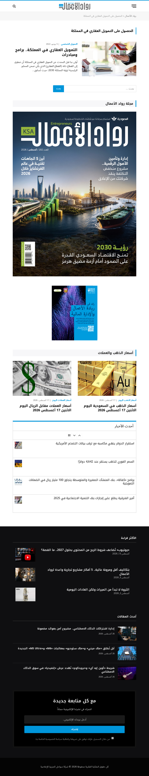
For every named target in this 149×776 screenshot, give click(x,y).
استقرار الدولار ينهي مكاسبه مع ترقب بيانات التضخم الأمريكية (95, 443)
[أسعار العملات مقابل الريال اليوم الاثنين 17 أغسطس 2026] (42, 378)
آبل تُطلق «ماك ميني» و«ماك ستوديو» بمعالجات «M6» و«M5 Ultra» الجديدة (66, 648)
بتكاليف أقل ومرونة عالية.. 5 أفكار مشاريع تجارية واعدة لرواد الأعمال (88, 572)
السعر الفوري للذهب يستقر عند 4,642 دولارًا (106, 461)
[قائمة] (134, 6)
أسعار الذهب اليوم (127, 400)
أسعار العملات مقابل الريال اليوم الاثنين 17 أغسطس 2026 (45, 408)
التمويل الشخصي (69, 44)
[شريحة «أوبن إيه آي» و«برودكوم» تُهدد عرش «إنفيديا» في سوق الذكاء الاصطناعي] (127, 673)
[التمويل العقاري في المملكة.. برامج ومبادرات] (109, 59)
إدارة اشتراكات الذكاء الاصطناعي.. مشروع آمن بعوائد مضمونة (75, 629)
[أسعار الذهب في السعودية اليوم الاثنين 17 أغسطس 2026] (107, 378)
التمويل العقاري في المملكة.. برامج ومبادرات (46, 52)
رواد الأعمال (130, 16)
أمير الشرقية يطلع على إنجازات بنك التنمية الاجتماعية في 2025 (94, 498)
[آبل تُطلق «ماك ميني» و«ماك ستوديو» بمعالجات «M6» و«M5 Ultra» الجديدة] (127, 653)
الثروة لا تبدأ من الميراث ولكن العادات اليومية (98, 589)
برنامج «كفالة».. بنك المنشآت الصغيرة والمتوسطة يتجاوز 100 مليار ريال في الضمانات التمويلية (81, 481)
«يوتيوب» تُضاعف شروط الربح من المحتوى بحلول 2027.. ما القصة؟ (85, 550)
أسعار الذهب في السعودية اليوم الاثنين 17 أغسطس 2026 (110, 408)
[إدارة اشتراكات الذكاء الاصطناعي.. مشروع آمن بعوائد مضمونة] (127, 634)
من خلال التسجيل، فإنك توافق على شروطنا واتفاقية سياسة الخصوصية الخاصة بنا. (72, 739)
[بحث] (15, 6)
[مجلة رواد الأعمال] (74, 6)
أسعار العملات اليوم (61, 400)
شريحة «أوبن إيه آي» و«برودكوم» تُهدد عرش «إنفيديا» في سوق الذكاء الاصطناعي (68, 670)
